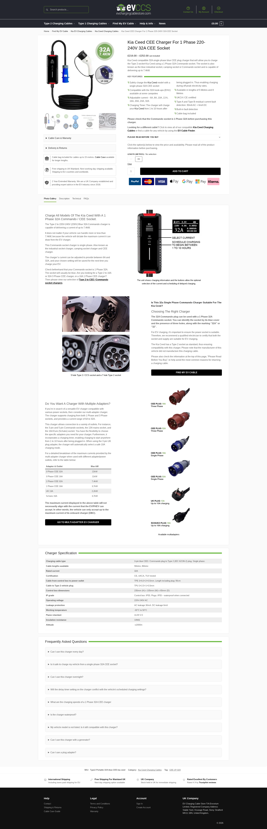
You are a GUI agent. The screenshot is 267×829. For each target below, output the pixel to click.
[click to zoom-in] (80, 75)
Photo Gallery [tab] (50, 198)
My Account (204, 12)
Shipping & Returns (53, 807)
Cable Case (100, 157)
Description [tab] (64, 198)
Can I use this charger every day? (67, 652)
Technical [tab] (76, 198)
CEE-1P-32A (175, 770)
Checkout (218, 12)
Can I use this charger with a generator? (70, 740)
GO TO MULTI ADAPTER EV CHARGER (78, 522)
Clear (130, 164)
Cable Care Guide (52, 811)
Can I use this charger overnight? (66, 677)
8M (138, 159)
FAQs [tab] (86, 198)
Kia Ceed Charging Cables (106, 31)
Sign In (139, 803)
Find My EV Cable (60, 31)
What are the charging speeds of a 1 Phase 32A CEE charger (80, 702)
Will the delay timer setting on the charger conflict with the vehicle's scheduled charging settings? (98, 689)
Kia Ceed (152, 82)
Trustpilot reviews (207, 782)
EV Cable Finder (186, 130)
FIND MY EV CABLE (186, 372)
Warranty (94, 811)
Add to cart (180, 171)
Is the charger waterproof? (63, 714)
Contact (47, 803)
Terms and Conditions (100, 803)
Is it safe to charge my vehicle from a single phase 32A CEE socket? (84, 664)
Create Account (143, 807)
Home (46, 31)
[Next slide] (112, 75)
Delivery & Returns (57, 148)
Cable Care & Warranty (59, 138)
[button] (217, 23)
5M (131, 159)
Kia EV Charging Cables (81, 31)
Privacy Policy (96, 807)
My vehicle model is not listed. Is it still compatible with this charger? (84, 727)
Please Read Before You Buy (143, 137)
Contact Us (188, 12)
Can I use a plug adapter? (63, 752)
